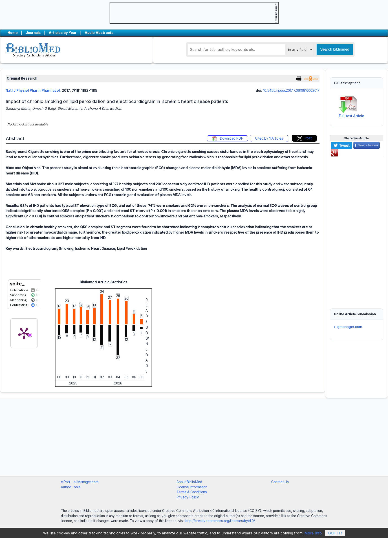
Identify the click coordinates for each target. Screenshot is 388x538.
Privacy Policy (187, 497)
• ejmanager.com (348, 327)
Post (308, 138)
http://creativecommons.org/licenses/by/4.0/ (220, 521)
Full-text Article (351, 116)
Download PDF (231, 138)
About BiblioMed (189, 482)
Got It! (335, 533)
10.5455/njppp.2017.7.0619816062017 (291, 90)
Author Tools (70, 487)
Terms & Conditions (191, 492)
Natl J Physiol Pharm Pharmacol (33, 90)
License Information (191, 487)
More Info (313, 533)
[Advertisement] (356, 230)
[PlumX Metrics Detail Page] (24, 333)
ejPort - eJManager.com (80, 482)
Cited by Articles (269, 138)
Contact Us (280, 482)
